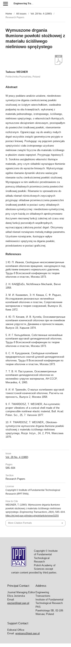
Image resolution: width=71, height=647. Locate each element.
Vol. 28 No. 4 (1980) (41, 13)
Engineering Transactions (28, 3)
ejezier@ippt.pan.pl (18, 603)
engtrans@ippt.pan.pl (27, 633)
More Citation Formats (20, 523)
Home (9, 13)
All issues (21, 13)
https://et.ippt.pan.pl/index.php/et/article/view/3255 (32, 515)
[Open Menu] (5, 3)
